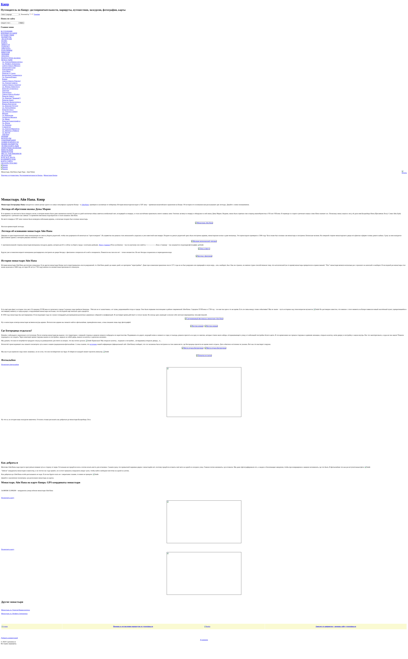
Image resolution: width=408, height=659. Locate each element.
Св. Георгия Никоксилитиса (12, 62)
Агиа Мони (6, 71)
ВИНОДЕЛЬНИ (7, 150)
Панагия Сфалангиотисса (11, 102)
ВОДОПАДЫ (6, 138)
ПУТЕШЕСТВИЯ (7, 35)
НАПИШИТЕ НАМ (8, 159)
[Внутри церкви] (197, 326)
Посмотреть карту (7, 498)
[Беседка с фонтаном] (204, 256)
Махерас (5, 113)
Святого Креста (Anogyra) (11, 85)
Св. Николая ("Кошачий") (11, 98)
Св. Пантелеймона (9, 108)
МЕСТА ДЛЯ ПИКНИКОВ (11, 153)
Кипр (5, 4)
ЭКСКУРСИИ (6, 39)
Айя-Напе (85, 205)
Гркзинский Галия (8, 67)
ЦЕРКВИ (4, 136)
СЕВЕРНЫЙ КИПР (8, 140)
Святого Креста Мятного (11, 66)
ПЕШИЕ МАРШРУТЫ (9, 144)
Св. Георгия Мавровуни (10, 129)
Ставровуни (6, 127)
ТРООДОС (5, 56)
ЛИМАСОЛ (5, 45)
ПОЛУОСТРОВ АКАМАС (11, 58)
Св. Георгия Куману (9, 77)
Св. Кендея (6, 132)
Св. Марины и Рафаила (10, 131)
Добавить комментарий (9, 638)
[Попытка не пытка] (204, 355)
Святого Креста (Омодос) (11, 81)
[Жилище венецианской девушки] (204, 241)
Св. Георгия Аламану (10, 111)
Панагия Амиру (8, 100)
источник (93, 344)
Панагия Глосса (7, 110)
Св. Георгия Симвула (9, 83)
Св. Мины (6, 119)
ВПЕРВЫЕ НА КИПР (9, 33)
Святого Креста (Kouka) (11, 94)
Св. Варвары (6, 125)
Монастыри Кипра (50, 175)
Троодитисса (6, 92)
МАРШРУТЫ (6, 37)
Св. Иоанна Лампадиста (11, 87)
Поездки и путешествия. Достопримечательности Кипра (22, 175)
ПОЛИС (4, 41)
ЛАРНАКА (5, 46)
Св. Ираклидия (7, 115)
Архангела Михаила (9, 117)
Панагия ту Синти (9, 73)
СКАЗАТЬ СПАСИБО (9, 163)
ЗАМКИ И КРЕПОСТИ (10, 142)
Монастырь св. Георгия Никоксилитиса (15, 610)
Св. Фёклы (6, 123)
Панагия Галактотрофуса (11, 121)
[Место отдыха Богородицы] (215, 348)
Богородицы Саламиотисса (12, 75)
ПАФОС (4, 43)
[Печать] (404, 173)
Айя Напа (5, 134)
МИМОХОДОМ (7, 152)
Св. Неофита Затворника (11, 64)
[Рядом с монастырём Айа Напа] (192, 348)
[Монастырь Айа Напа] (204, 223)
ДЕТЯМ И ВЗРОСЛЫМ (10, 146)
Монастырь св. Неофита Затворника (14, 614)
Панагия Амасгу (8, 96)
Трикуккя (5, 90)
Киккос (4, 79)
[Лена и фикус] (204, 249)
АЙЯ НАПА (6, 48)
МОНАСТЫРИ (6, 60)
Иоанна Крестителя (9, 104)
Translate (37, 14)
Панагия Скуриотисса (10, 89)
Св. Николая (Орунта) (10, 106)
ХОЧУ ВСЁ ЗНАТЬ (8, 157)
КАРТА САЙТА (7, 161)
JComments (204, 640)
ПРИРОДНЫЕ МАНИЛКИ (11, 148)
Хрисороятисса (7, 69)
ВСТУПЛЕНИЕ (7, 31)
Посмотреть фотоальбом (10, 364)
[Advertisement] (52, 187)
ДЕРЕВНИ (5, 54)
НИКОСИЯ (5, 52)
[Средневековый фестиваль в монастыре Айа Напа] (204, 318)
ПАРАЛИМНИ (6, 50)
